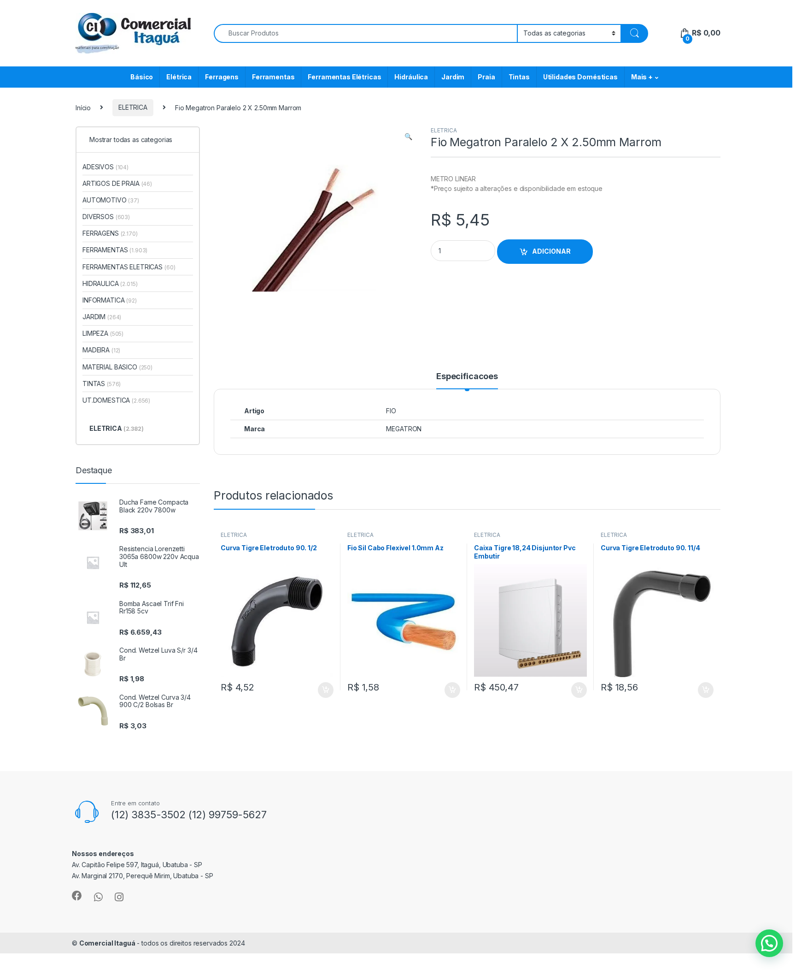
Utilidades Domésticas (580, 77)
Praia (486, 77)
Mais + (642, 77)
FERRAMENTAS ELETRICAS (128, 267)
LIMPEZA (102, 333)
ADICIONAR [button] (317, 690)
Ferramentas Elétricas (344, 77)
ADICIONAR (551, 251)
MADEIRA (101, 350)
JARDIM (101, 317)
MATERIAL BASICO (117, 367)
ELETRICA (132, 107)
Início (83, 107)
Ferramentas (273, 77)
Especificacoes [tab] (467, 376)
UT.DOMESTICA (116, 400)
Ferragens (222, 77)
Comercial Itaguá (107, 943)
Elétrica (179, 77)
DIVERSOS (106, 216)
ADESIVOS (105, 167)
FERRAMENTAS (114, 250)
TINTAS (101, 383)
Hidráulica (411, 77)
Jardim (452, 77)
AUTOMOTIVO (110, 200)
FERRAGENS (110, 233)
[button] (408, 136)
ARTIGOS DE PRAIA (117, 183)
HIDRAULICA (110, 283)
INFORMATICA (109, 300)
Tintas (519, 77)
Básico (141, 77)
